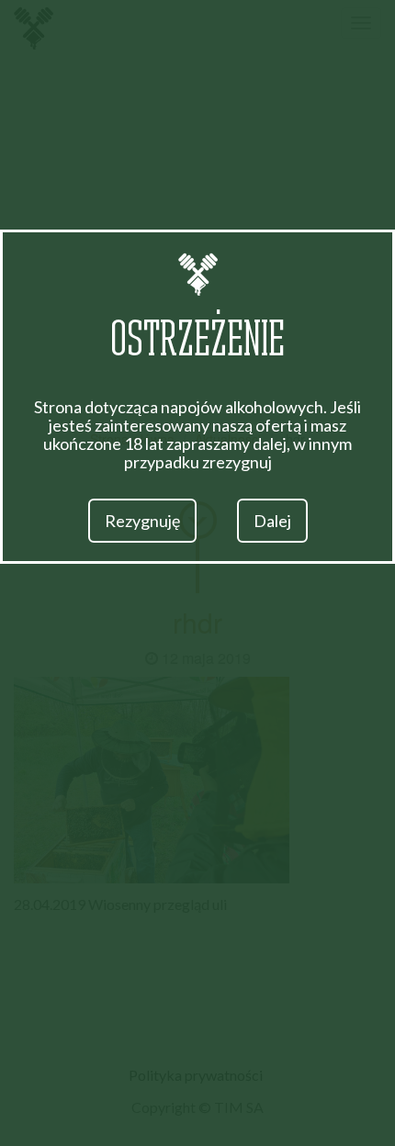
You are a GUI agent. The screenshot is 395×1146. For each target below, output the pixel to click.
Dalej (272, 521)
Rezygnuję (142, 521)
